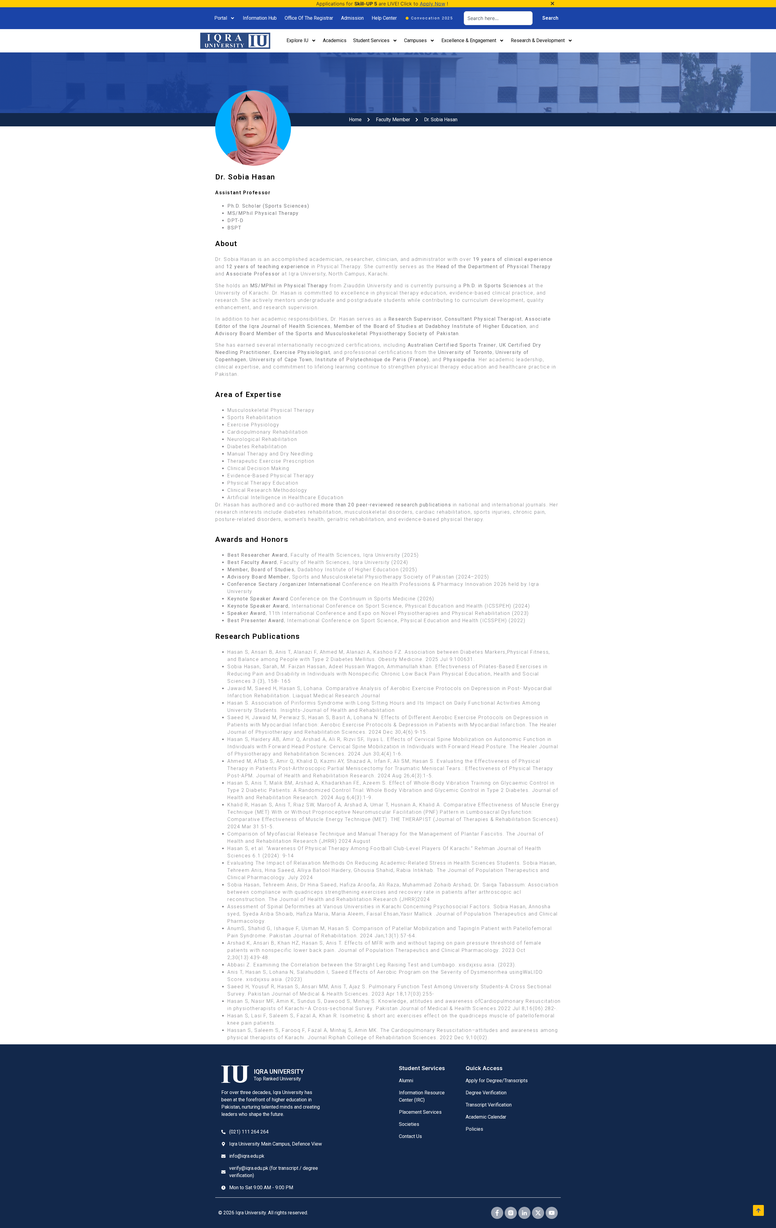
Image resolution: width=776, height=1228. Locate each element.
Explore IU (297, 40)
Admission (352, 18)
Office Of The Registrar (309, 18)
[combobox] (498, 18)
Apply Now (432, 4)
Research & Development (538, 40)
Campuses (415, 40)
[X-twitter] (538, 1213)
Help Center (384, 18)
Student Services (371, 40)
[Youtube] (552, 1213)
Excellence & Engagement (468, 40)
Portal (220, 18)
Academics (334, 40)
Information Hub (260, 18)
